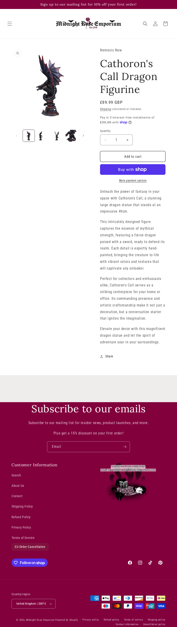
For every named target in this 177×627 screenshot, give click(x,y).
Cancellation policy (154, 624)
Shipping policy (157, 619)
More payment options (133, 180)
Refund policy (111, 619)
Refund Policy (21, 517)
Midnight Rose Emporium (40, 619)
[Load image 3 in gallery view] (57, 136)
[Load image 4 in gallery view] (71, 136)
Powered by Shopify (66, 619)
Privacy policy (91, 619)
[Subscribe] (125, 446)
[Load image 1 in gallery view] (29, 136)
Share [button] (109, 356)
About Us (18, 485)
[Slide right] (83, 136)
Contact (17, 496)
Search (16, 475)
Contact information (127, 624)
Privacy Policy (21, 527)
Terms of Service (23, 538)
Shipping (105, 109)
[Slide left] (17, 136)
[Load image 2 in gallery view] (43, 136)
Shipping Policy (22, 506)
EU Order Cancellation (30, 547)
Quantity (105, 131)
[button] (10, 24)
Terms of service (133, 619)
